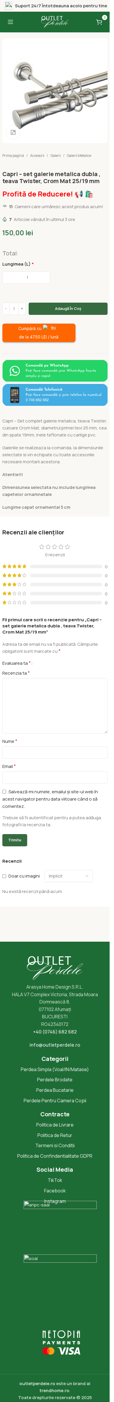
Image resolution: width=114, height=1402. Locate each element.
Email (9, 766)
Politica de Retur (54, 1135)
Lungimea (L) (18, 264)
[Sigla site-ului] (55, 21)
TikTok (55, 1180)
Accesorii (37, 155)
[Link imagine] (55, 370)
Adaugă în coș (68, 308)
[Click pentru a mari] (13, 132)
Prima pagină (13, 155)
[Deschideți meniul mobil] (10, 22)
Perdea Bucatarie (55, 1090)
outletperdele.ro (37, 1383)
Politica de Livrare (55, 1125)
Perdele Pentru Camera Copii (55, 1100)
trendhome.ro (54, 1390)
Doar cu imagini (24, 876)
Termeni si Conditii (55, 1145)
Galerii (56, 155)
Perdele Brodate (54, 1079)
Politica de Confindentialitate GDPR (54, 1156)
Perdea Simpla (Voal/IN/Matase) (55, 1069)
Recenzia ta (16, 673)
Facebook (55, 1190)
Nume (9, 741)
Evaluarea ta (16, 663)
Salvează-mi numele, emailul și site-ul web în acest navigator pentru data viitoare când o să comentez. (50, 799)
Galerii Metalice (79, 155)
